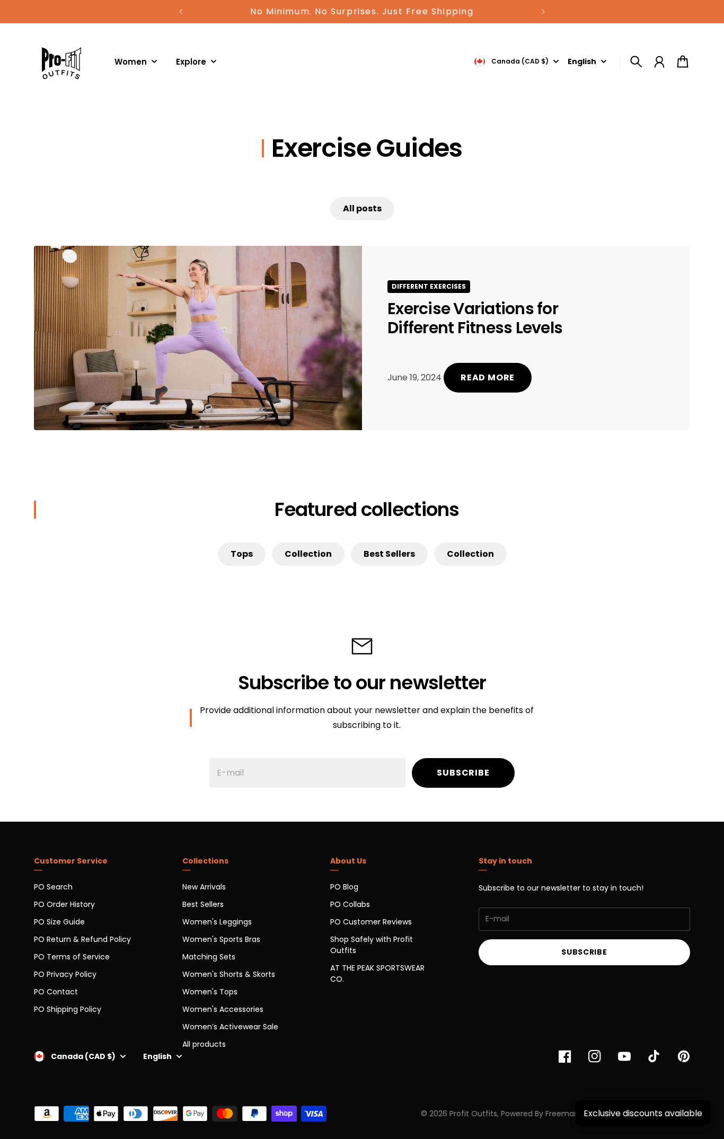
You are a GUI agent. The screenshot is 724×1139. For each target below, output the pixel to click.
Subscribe (463, 773)
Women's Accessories (222, 1009)
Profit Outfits (473, 1113)
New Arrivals (204, 887)
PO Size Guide (59, 921)
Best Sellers (389, 554)
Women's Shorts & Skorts (228, 974)
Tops (242, 554)
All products (204, 1044)
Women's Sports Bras (221, 939)
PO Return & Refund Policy (82, 939)
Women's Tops (209, 991)
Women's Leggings (217, 921)
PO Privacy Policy (65, 974)
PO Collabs (350, 904)
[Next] (543, 11)
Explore (191, 62)
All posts (362, 208)
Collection (308, 554)
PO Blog (344, 887)
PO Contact (56, 991)
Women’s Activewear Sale (230, 1026)
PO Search (53, 887)
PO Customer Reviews (371, 921)
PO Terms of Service (72, 956)
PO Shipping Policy (67, 1009)
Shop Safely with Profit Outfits (371, 945)
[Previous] (180, 11)
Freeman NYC (570, 1113)
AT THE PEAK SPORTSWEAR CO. (377, 973)
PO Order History (64, 904)
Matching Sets (208, 956)
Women (130, 62)
